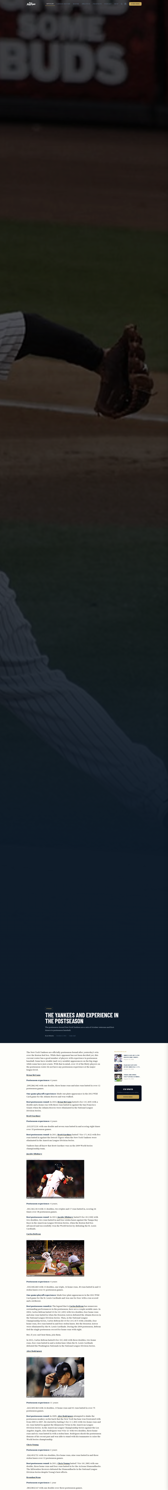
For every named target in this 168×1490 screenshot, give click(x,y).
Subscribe (135, 4)
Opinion (49, 1008)
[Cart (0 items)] (125, 4)
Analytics (86, 4)
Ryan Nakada (49, 1036)
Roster (76, 4)
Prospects (97, 4)
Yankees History (63, 4)
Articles (50, 4)
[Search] (121, 4)
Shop (116, 4)
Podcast (108, 4)
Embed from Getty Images (33, 1159)
